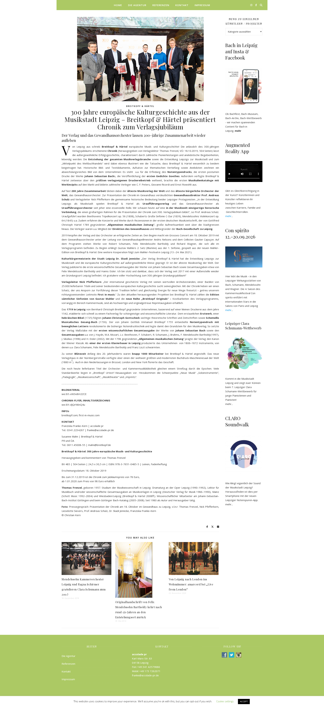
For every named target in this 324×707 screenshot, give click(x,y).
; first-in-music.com (89, 415)
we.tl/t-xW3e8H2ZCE (74, 394)
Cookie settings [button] (225, 701)
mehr (228, 404)
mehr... (229, 504)
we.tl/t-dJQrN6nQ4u (73, 404)
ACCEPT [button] (244, 701)
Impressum (202, 5)
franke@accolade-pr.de (100, 430)
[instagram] (251, 5)
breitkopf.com (70, 415)
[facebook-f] (256, 5)
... (229, 216)
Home (118, 5)
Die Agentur (137, 5)
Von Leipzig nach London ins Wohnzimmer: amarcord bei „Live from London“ (191, 584)
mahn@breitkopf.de (99, 445)
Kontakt (181, 5)
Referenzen (160, 5)
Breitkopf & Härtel (140, 106)
